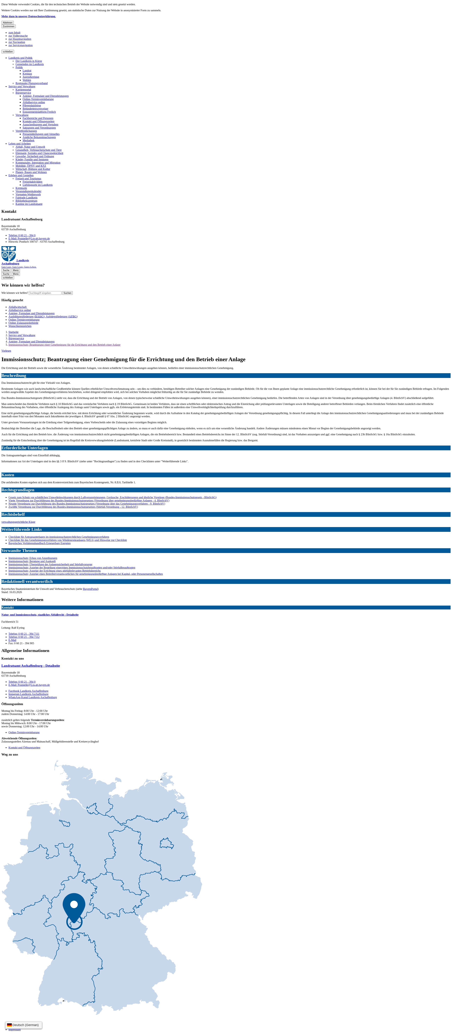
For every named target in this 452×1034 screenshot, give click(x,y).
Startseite (13, 331)
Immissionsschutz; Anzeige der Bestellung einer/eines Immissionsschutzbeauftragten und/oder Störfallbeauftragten (71, 567)
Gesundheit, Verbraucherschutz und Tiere (39, 149)
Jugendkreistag (31, 76)
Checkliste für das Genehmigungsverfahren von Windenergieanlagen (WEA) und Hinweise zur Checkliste (67, 540)
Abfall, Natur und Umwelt (30, 146)
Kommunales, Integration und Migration (38, 162)
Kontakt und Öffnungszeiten (38, 121)
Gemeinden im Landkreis (30, 64)
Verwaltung (22, 114)
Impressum (14, 1029)
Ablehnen (7, 22)
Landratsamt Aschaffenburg (30, 666)
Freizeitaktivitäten (32, 181)
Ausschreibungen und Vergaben (40, 124)
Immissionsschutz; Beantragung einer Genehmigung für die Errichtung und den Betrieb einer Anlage (64, 344)
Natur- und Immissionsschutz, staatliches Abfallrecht (40, 614)
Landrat (27, 70)
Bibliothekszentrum (26, 200)
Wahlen (27, 80)
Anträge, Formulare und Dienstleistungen (46, 95)
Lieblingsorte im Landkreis (38, 184)
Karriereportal (23, 89)
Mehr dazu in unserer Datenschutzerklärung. (28, 16)
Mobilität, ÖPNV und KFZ (31, 165)
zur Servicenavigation (20, 45)
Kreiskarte (21, 188)
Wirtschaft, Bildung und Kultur (33, 168)
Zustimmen (8, 26)
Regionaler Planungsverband (32, 83)
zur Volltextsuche (18, 35)
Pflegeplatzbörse (32, 105)
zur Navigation (16, 42)
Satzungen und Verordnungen (39, 127)
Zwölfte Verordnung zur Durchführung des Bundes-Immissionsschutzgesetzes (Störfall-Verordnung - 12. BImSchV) (73, 506)
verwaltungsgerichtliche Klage (18, 521)
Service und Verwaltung (21, 86)
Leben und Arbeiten (19, 143)
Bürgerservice (23, 92)
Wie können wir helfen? (14, 292)
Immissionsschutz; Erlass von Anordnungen (32, 558)
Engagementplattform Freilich (39, 111)
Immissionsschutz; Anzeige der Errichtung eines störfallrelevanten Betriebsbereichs (54, 570)
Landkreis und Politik (20, 57)
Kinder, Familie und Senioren (32, 159)
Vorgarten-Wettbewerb (28, 194)
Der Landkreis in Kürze (29, 60)
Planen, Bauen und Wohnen (31, 172)
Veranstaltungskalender (28, 191)
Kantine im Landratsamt (29, 203)
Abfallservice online (34, 102)
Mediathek (28, 140)
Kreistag (27, 73)
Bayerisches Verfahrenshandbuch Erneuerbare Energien (39, 543)
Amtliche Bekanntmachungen (39, 137)
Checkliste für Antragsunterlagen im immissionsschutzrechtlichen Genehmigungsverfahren (58, 536)
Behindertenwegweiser (35, 108)
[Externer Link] (101, 888)
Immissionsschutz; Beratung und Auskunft (32, 561)
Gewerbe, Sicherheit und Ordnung (35, 156)
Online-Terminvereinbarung (38, 99)
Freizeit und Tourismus (28, 178)
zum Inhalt (14, 32)
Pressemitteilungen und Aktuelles (41, 134)
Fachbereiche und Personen (38, 118)
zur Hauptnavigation (19, 38)
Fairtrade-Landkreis (26, 197)
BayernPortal (90, 588)
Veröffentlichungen (26, 130)
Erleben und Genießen (21, 175)
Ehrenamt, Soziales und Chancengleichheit (39, 153)
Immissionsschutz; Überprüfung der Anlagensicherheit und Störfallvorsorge (50, 564)
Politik (19, 67)
